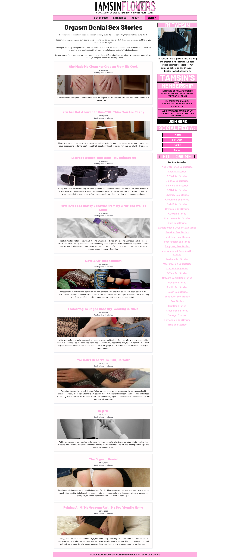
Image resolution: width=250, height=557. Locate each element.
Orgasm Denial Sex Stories (177, 278)
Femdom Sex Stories (177, 232)
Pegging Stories (177, 282)
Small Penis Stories (177, 310)
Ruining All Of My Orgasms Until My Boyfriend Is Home (103, 507)
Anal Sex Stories (177, 171)
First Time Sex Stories (177, 237)
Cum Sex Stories (177, 223)
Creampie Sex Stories (177, 209)
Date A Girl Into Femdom (103, 261)
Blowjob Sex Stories (177, 185)
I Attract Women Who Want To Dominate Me (103, 157)
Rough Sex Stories (177, 292)
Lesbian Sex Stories (177, 259)
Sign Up (152, 17)
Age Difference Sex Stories (177, 167)
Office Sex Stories (177, 273)
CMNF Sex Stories (177, 204)
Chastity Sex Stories (177, 195)
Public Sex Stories (177, 287)
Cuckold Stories (177, 213)
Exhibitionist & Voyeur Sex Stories (177, 227)
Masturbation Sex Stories (177, 264)
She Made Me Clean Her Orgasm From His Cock (103, 66)
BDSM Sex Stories (177, 176)
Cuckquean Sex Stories (177, 218)
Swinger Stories (177, 315)
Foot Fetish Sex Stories (177, 241)
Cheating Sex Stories (177, 199)
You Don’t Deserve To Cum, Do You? (103, 360)
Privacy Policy (130, 554)
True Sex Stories (177, 324)
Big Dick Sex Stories (177, 181)
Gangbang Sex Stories (177, 246)
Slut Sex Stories (177, 306)
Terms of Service (150, 554)
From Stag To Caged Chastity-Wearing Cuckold (103, 309)
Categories (119, 17)
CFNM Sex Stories (177, 190)
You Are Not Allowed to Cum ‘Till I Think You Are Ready (103, 112)
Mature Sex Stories (177, 268)
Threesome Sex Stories (177, 320)
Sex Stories (101, 17)
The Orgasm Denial (103, 459)
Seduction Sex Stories (177, 296)
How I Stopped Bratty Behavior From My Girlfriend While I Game (103, 208)
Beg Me (103, 411)
